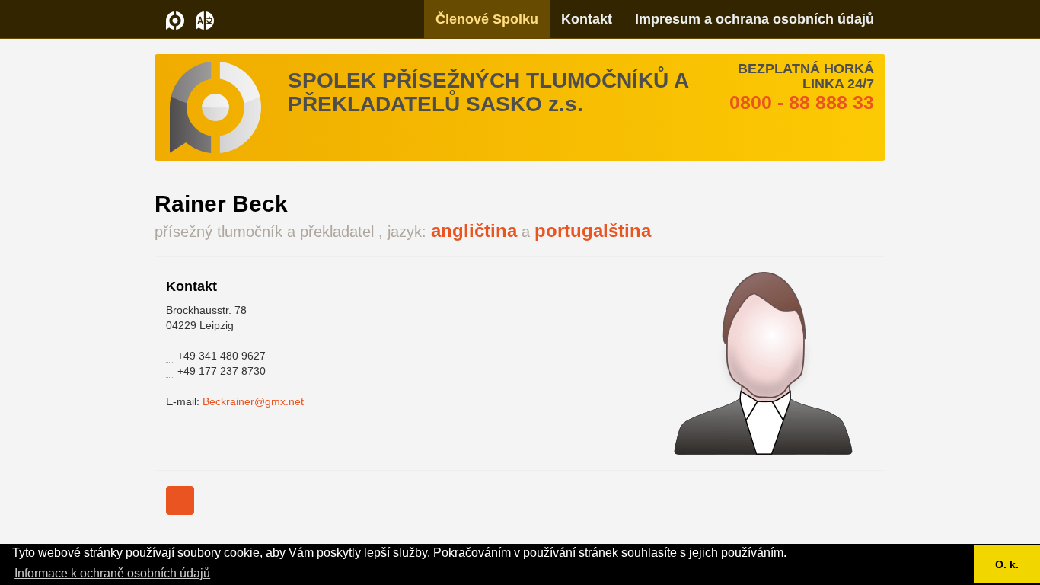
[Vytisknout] (180, 500)
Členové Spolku (486, 19)
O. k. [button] (1007, 564)
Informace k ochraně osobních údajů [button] (112, 573)
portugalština (592, 230)
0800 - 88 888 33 (801, 102)
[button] (204, 19)
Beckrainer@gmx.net (253, 401)
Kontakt (586, 19)
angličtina (474, 230)
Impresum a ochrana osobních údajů (754, 19)
